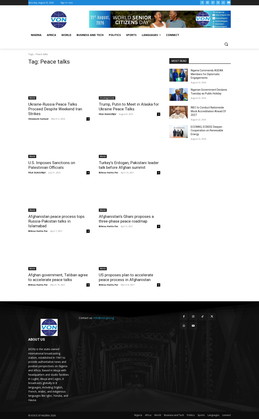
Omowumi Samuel (38, 118)
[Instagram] (207, 3)
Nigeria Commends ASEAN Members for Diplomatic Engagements (207, 74)
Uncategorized (107, 98)
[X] (218, 3)
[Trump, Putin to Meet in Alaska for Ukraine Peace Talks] (129, 84)
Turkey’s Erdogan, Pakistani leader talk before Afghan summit (129, 165)
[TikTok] (213, 3)
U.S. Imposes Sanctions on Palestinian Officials (51, 165)
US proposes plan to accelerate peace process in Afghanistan (126, 277)
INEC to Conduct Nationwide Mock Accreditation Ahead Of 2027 (208, 111)
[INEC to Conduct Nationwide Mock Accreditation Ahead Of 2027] (178, 112)
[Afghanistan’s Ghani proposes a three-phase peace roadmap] (129, 196)
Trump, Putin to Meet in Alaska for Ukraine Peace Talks (129, 106)
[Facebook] (202, 3)
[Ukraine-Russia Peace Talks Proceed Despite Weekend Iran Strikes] (59, 84)
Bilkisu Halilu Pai (108, 172)
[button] (226, 44)
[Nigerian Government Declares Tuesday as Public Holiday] (178, 94)
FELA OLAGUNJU (107, 114)
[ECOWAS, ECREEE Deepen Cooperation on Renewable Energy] (178, 131)
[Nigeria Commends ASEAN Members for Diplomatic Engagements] (178, 75)
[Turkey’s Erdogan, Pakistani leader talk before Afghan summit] (129, 142)
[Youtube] (228, 3)
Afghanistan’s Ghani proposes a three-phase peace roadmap (126, 219)
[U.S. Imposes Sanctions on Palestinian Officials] (59, 142)
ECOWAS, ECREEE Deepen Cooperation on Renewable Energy (207, 130)
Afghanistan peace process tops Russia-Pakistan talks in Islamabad (56, 221)
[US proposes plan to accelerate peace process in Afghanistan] (129, 255)
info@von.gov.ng (103, 318)
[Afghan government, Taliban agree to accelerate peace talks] (59, 255)
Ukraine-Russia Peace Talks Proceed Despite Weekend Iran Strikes (55, 109)
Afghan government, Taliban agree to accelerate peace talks (58, 277)
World (32, 98)
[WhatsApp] (223, 3)
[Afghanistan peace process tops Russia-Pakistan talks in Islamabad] (59, 196)
